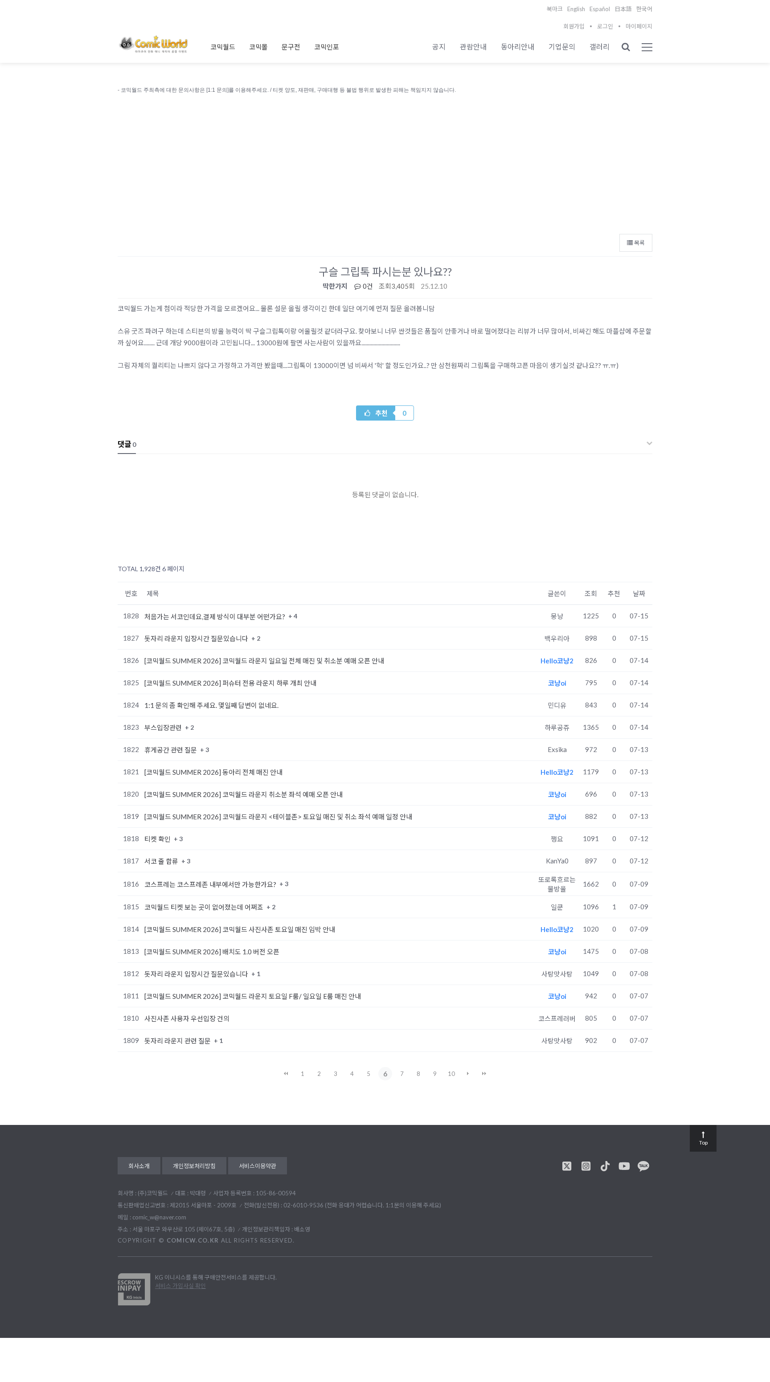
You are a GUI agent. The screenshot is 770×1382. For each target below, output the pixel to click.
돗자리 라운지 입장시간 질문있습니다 (197, 638)
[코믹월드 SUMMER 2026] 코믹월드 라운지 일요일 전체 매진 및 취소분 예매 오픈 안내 (264, 661)
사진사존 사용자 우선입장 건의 (186, 1018)
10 (451, 1073)
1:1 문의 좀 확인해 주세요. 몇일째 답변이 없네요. (211, 705)
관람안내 (473, 46)
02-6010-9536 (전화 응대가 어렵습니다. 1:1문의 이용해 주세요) (362, 1205)
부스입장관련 (163, 728)
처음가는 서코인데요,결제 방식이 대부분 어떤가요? (215, 616)
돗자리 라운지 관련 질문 (178, 1041)
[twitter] (567, 1166)
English (576, 8)
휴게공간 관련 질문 (171, 750)
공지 (439, 46)
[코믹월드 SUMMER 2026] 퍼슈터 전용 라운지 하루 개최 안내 (230, 683)
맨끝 (484, 1073)
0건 (367, 286)
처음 (286, 1073)
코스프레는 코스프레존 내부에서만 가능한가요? (211, 884)
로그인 (605, 26)
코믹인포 (326, 47)
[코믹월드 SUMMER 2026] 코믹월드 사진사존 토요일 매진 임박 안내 (239, 929)
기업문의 (562, 46)
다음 (468, 1073)
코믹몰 (258, 47)
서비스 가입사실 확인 (180, 1285)
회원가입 (574, 26)
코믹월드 (222, 47)
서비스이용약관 (257, 1165)
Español (600, 8)
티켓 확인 (158, 839)
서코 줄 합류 (162, 861)
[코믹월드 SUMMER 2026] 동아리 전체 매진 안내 (213, 772)
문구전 (291, 47)
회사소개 (139, 1165)
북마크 (555, 8)
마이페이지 (639, 26)
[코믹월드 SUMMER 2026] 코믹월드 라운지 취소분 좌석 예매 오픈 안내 (243, 794)
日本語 (623, 8)
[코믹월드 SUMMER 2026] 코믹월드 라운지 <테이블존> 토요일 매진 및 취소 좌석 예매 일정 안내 (278, 817)
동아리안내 (517, 46)
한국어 (644, 8)
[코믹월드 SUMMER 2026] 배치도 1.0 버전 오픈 (211, 952)
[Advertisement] (385, 161)
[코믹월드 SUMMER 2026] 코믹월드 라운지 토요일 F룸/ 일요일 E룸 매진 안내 (252, 996)
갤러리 (600, 46)
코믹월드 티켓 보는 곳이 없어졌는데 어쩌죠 (204, 907)
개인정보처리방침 (194, 1165)
